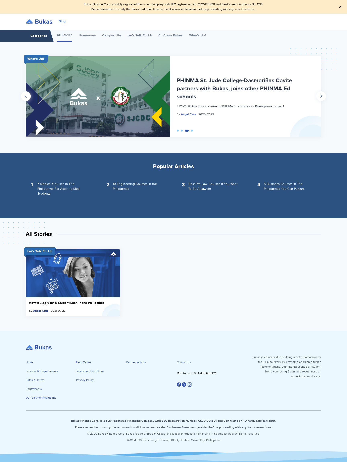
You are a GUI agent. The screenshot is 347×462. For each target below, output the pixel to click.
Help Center (84, 362)
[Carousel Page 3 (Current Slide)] (187, 131)
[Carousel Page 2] (182, 131)
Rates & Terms (35, 380)
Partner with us (136, 362)
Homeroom (87, 35)
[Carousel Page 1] (178, 131)
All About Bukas (170, 35)
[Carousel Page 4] (192, 131)
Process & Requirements (42, 371)
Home (29, 362)
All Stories (64, 35)
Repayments (34, 389)
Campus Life (111, 35)
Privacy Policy (85, 380)
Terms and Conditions (90, 371)
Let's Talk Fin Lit (140, 35)
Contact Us (184, 362)
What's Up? (197, 35)
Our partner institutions (41, 397)
